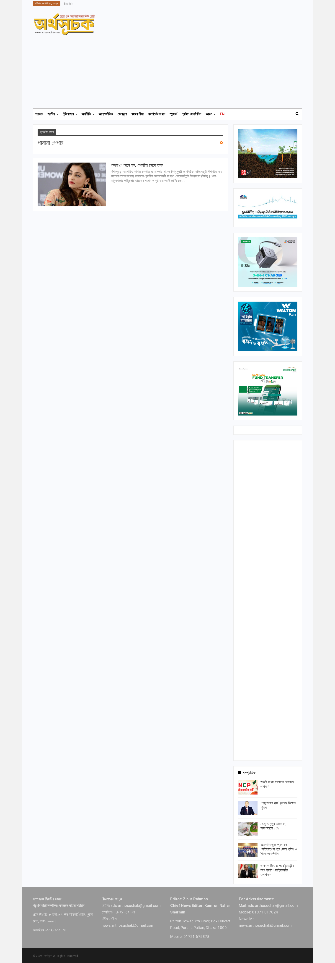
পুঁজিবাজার (68, 114)
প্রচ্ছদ (39, 114)
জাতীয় (51, 114)
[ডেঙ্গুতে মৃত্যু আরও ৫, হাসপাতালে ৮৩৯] (248, 829)
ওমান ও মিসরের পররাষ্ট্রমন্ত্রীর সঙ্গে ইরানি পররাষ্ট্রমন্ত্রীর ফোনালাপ (277, 870)
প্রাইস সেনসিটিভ (191, 114)
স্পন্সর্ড (173, 114)
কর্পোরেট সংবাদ (156, 114)
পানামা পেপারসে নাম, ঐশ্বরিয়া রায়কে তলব (137, 165)
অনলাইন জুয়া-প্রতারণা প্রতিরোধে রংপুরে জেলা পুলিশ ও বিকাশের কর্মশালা (278, 849)
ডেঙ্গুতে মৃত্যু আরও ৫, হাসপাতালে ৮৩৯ (273, 826)
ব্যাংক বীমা (137, 114)
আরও (209, 114)
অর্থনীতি (86, 114)
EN (222, 114)
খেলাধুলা (122, 114)
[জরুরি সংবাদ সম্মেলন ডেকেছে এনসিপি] (248, 787)
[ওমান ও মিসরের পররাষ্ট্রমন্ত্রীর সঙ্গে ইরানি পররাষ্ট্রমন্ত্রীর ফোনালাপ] (248, 871)
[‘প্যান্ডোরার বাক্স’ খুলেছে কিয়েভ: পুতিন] (248, 808)
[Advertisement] (170, 70)
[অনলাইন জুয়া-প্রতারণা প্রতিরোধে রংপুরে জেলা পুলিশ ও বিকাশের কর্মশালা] (248, 850)
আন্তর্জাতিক (106, 114)
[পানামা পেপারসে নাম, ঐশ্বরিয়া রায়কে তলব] (72, 184)
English (68, 3)
